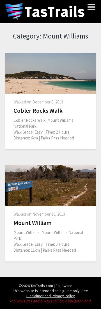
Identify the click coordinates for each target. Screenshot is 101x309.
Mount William (32, 223)
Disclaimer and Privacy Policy (50, 295)
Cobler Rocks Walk (38, 110)
